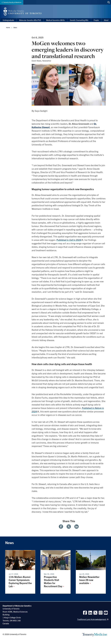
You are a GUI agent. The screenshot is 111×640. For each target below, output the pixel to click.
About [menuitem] (106, 20)
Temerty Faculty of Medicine (12, 2)
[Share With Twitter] (69, 526)
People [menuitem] (96, 20)
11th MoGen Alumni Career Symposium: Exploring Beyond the (20, 581)
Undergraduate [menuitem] (8, 20)
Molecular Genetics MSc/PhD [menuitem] (30, 20)
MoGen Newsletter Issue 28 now (89, 580)
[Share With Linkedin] (76, 526)
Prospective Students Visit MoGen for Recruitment (53, 581)
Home (8, 27)
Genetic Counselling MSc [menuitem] (79, 20)
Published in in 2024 (68, 239)
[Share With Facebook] (62, 526)
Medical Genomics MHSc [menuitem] (55, 20)
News (15, 27)
